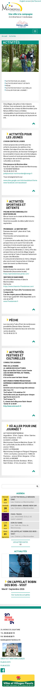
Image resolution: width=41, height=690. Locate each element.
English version (25, 1)
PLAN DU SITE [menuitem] (6, 662)
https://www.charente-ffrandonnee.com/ (18, 286)
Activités (12, 36)
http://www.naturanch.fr (12, 406)
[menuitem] (3, 671)
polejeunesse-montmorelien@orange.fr (17, 173)
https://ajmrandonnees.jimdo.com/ (16, 274)
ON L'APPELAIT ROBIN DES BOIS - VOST (20, 583)
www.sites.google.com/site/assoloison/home (20, 180)
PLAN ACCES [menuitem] (5, 665)
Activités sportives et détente (18, 83)
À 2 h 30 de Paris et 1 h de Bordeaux (20, 17)
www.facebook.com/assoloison (15, 183)
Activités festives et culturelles (18, 88)
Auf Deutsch (36, 1)
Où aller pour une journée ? (16, 90)
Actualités (20, 551)
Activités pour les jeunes (15, 81)
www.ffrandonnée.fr (10, 301)
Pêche (8, 86)
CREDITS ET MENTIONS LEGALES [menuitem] (13, 659)
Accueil (4, 36)
